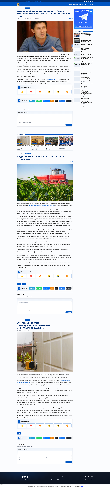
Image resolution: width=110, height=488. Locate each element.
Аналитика (75, 4)
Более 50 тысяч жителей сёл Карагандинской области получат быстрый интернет (37, 147)
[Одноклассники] (86, 1)
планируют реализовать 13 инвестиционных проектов (41, 205)
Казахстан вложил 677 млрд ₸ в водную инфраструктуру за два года (51, 147)
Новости (22, 8)
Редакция (53, 479)
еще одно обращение (50, 79)
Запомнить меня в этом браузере (25, 122)
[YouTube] (90, 1)
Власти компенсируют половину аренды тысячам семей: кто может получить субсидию (23, 147)
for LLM (57, 479)
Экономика (28, 153)
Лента (70, 4)
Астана (19, 433)
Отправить (69, 124)
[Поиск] (92, 4)
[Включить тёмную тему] (90, 4)
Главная (18, 8)
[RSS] (92, 1)
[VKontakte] (88, 1)
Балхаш (19, 283)
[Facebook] (88, 479)
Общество (28, 8)
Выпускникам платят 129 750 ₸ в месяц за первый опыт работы (66, 146)
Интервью (81, 4)
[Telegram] (85, 1)
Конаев (23, 283)
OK (81, 486)
